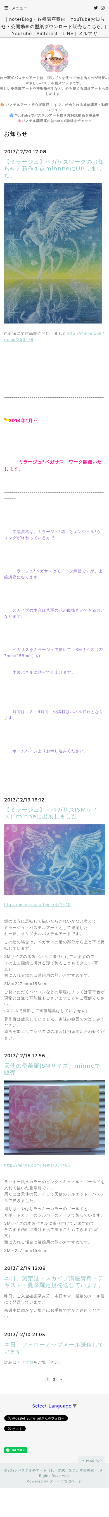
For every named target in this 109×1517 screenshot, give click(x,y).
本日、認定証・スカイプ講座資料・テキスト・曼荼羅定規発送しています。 (54, 1281)
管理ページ (73, 1481)
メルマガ (87, 33)
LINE (68, 33)
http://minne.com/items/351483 (37, 1165)
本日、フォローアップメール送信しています (54, 1348)
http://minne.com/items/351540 (37, 904)
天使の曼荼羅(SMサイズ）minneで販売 (52, 1069)
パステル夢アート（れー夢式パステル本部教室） (58, 1470)
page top (93, 1460)
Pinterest (47, 33)
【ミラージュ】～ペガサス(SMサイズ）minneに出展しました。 (51, 813)
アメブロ (25, 1362)
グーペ (54, 1481)
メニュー (19, 8)
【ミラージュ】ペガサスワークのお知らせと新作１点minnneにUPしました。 (54, 168)
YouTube (22, 33)
